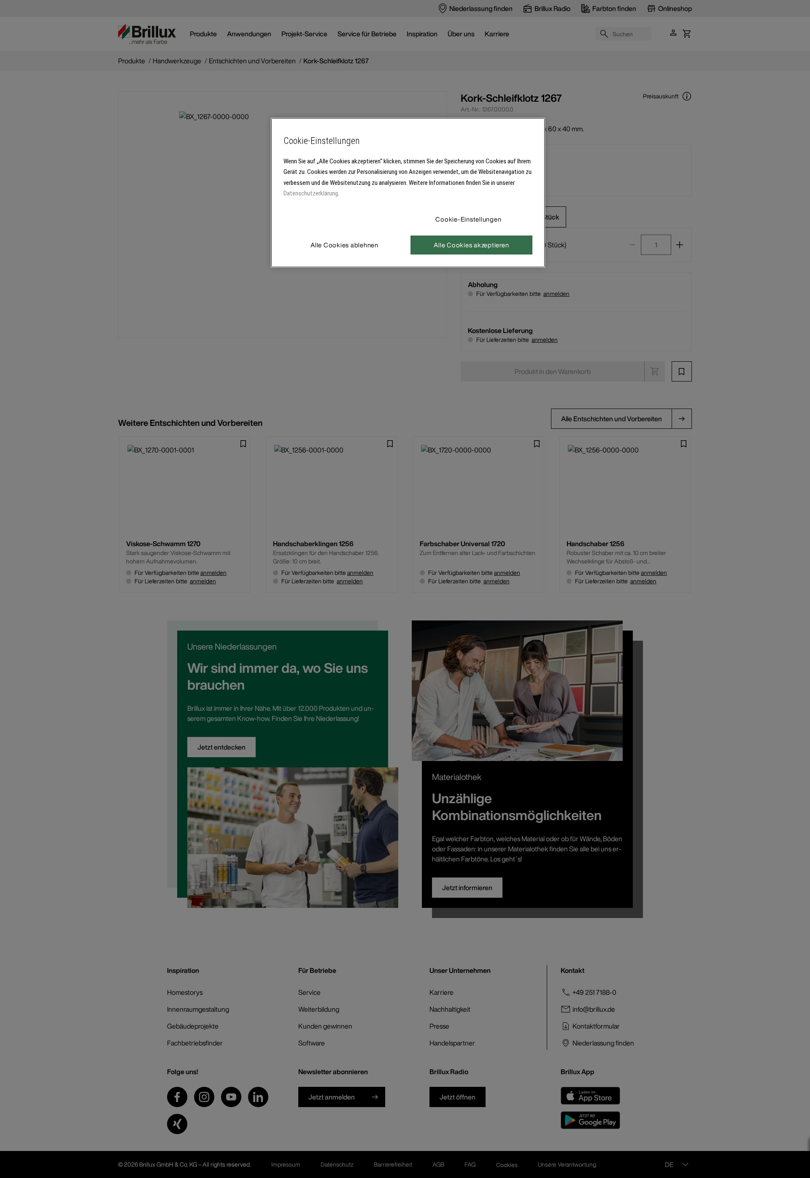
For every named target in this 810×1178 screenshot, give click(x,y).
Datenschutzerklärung (311, 193)
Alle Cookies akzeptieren (471, 244)
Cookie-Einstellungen (468, 219)
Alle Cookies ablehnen (344, 244)
